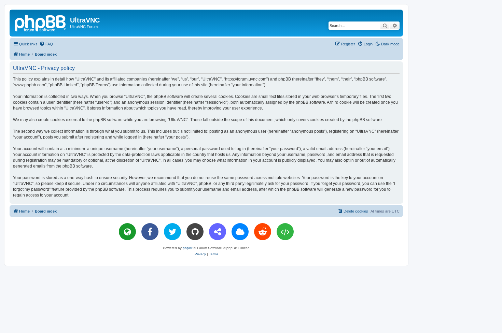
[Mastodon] (217, 231)
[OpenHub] (285, 231)
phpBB (188, 248)
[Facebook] (149, 231)
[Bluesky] (240, 231)
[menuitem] (46, 44)
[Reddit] (262, 231)
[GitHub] (195, 231)
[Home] (40, 22)
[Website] (127, 231)
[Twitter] (172, 231)
